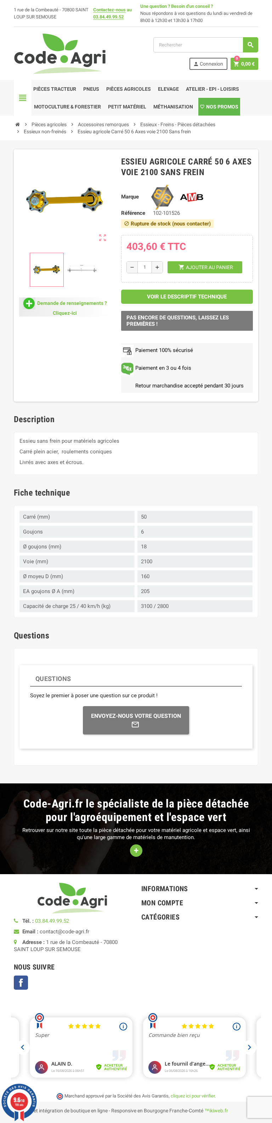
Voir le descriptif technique (187, 297)
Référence (133, 213)
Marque (130, 197)
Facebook (21, 983)
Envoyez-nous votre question (136, 716)
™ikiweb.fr (216, 1110)
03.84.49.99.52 (108, 16)
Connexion (208, 64)
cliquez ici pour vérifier (193, 1096)
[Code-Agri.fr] (60, 53)
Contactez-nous (109, 9)
